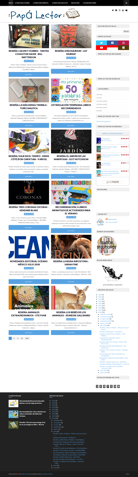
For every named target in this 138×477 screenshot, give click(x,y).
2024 (100, 299)
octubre (56, 425)
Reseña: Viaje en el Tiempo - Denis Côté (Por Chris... (113, 343)
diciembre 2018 (105, 314)
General (99, 98)
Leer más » (29, 74)
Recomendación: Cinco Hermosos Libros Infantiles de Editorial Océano (32, 414)
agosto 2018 (104, 323)
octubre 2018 (105, 319)
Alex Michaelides (107, 164)
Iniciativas (75, 3)
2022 (100, 303)
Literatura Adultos (60, 3)
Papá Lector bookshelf (113, 133)
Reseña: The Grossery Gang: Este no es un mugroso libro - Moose (32, 423)
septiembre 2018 (106, 321)
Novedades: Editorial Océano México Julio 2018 (114, 359)
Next (27, 338)
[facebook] (116, 10)
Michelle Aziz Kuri (107, 175)
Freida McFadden (107, 140)
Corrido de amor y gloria (109, 147)
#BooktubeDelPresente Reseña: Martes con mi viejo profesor (32, 402)
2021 (100, 306)
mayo (55, 467)
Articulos (99, 94)
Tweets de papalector (103, 121)
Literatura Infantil (41, 3)
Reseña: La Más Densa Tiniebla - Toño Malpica (112, 335)
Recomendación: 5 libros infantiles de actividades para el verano (71, 210)
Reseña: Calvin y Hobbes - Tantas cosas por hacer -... (114, 328)
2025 (100, 297)
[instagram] (119, 10)
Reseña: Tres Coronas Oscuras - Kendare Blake (114, 351)
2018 (100, 312)
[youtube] (123, 10)
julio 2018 (103, 325)
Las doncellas (105, 163)
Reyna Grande (106, 148)
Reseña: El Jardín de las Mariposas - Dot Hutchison (113, 347)
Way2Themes (26, 474)
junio (55, 465)
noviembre (57, 423)
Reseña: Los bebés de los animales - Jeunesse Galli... (112, 367)
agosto (56, 429)
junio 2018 (103, 370)
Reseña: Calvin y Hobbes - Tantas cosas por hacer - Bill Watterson (29, 54)
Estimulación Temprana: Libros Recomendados (110, 339)
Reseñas (99, 110)
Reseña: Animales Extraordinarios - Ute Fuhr (114, 364)
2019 (100, 310)
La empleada (105, 139)
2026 (100, 295)
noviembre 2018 (105, 317)
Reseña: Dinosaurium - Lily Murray (111, 332)
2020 (100, 308)
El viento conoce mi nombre (110, 155)
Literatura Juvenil (22, 3)
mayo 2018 (104, 372)
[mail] (126, 10)
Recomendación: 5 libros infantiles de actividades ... (112, 355)
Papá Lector (112, 219)
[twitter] (113, 10)
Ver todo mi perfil (111, 222)
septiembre (58, 427)
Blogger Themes (47, 474)
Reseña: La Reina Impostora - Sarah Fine (113, 362)
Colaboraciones (89, 3)
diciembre (57, 420)
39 (22, 338)
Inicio (11, 3)
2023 (100, 301)
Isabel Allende (106, 156)
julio (55, 431)
